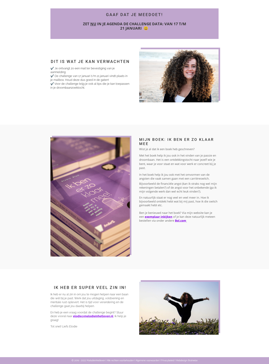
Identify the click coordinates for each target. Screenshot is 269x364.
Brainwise (193, 360)
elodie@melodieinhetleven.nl (93, 316)
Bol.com (180, 220)
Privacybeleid (167, 360)
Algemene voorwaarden (147, 360)
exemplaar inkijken (158, 217)
